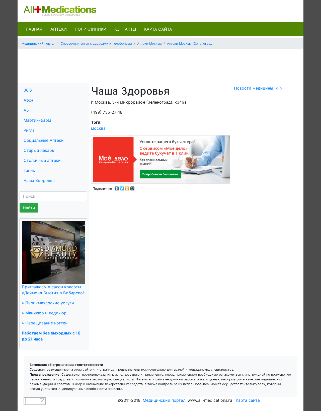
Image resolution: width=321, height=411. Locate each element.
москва (98, 128)
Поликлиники (90, 29)
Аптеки (58, 29)
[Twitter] (122, 187)
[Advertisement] (160, 64)
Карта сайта (158, 29)
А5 (26, 110)
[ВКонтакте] (116, 187)
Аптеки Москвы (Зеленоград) (190, 43)
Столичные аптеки (42, 160)
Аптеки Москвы (149, 43)
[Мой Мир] (132, 187)
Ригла (29, 130)
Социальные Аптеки (44, 140)
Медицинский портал (38, 43)
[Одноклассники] (127, 187)
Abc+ (29, 100)
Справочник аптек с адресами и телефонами (96, 43)
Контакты (125, 29)
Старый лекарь (39, 150)
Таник (29, 170)
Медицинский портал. (164, 400)
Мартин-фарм (37, 120)
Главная (33, 29)
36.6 (28, 90)
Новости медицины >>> (258, 88)
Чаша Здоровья (39, 180)
